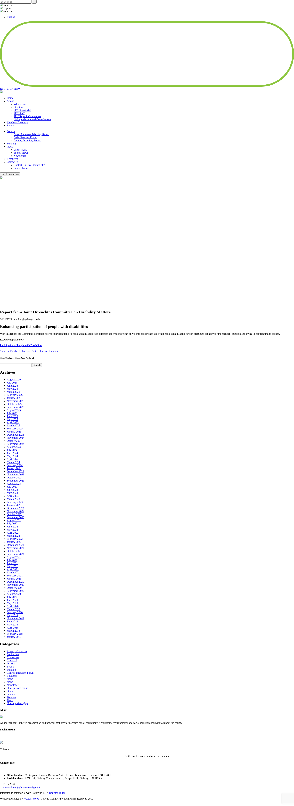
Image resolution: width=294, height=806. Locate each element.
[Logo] (1, 717)
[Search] (34, 2)
